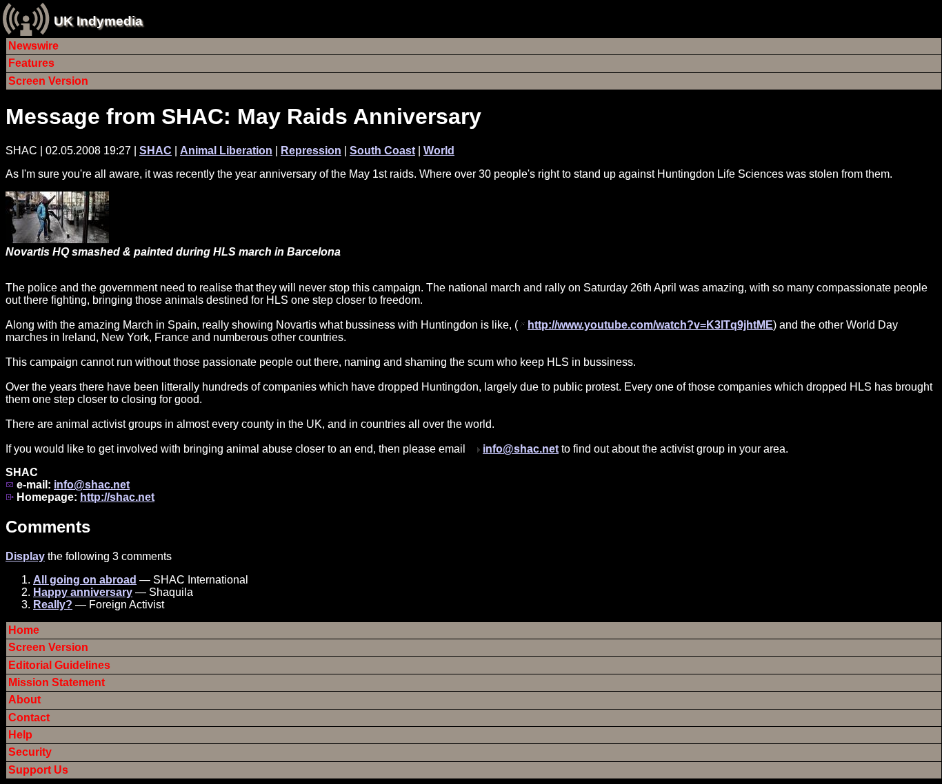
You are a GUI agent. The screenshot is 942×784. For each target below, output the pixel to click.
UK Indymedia (98, 21)
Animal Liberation (226, 150)
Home (23, 630)
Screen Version (48, 81)
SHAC (155, 150)
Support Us (38, 770)
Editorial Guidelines (59, 665)
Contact (29, 717)
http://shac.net (117, 497)
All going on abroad (85, 580)
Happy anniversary (82, 592)
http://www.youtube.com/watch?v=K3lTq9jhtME (650, 325)
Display (25, 556)
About (24, 699)
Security (30, 752)
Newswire (33, 46)
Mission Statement (56, 682)
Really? (52, 604)
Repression (311, 150)
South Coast (382, 150)
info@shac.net (521, 449)
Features (31, 63)
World (438, 150)
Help (20, 735)
